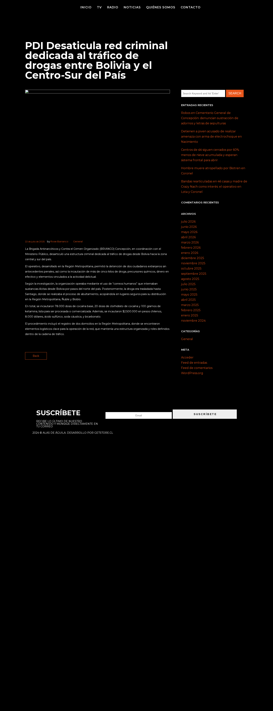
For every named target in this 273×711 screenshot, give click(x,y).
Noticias (132, 7)
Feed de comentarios (196, 368)
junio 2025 (189, 289)
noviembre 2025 (193, 263)
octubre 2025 (191, 268)
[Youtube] (234, 6)
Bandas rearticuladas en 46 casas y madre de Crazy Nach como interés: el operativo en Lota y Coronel (214, 187)
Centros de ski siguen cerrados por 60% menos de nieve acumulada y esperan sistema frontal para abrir (210, 155)
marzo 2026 (190, 242)
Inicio (86, 7)
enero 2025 (189, 315)
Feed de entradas (194, 362)
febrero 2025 (191, 310)
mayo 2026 (189, 232)
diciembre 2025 (192, 258)
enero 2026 (189, 253)
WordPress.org (192, 373)
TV (99, 7)
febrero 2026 (191, 247)
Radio (112, 7)
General (78, 241)
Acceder (187, 357)
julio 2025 (188, 284)
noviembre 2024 (193, 320)
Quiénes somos (160, 7)
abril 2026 (188, 237)
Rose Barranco (59, 241)
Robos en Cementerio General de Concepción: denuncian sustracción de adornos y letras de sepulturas (209, 118)
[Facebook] (224, 6)
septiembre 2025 (193, 273)
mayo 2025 (189, 294)
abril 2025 (188, 300)
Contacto (191, 7)
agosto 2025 (190, 279)
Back (36, 356)
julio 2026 (188, 221)
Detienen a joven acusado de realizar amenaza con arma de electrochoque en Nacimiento (211, 137)
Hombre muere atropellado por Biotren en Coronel (213, 170)
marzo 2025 (190, 305)
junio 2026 (189, 227)
